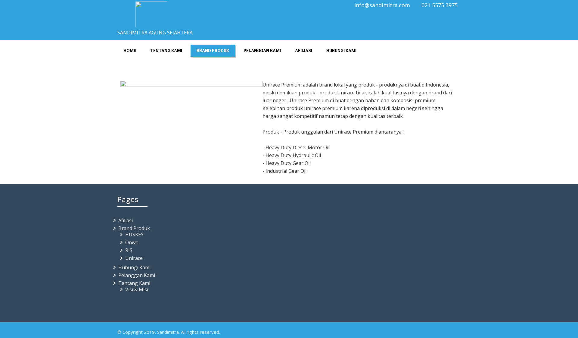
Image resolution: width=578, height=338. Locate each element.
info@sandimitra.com (382, 5)
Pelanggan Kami (262, 50)
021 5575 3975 (439, 5)
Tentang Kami (166, 50)
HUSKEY (134, 235)
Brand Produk (213, 50)
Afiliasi (303, 50)
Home (129, 50)
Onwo (131, 242)
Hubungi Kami (341, 50)
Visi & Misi (136, 289)
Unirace (134, 258)
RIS (128, 250)
